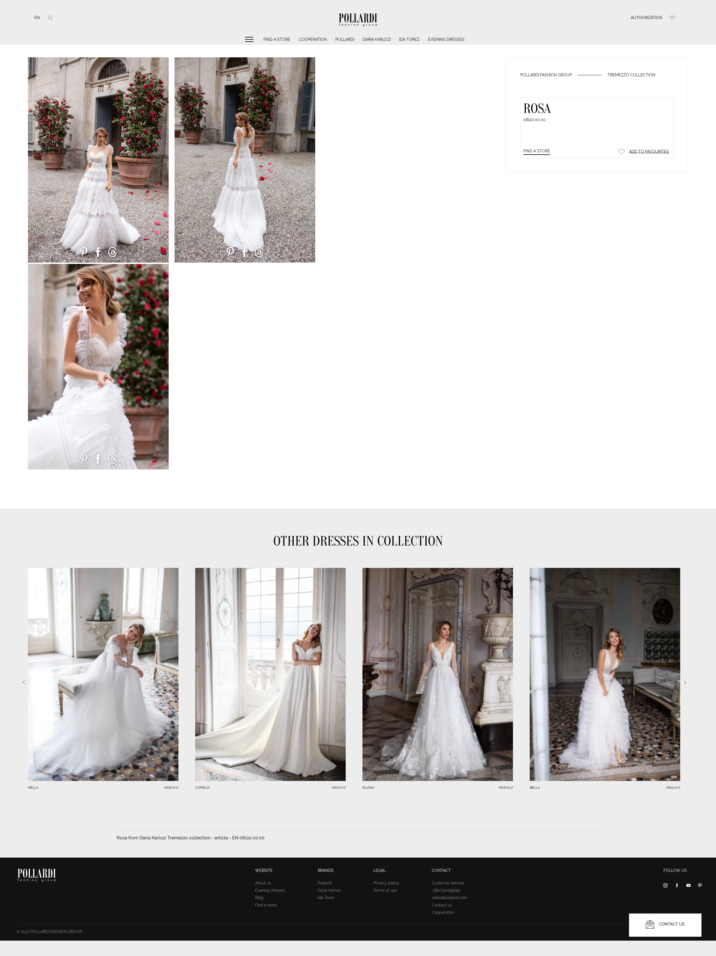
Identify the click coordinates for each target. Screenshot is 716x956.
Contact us (442, 905)
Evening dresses (446, 39)
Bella (535, 788)
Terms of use (385, 890)
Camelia (202, 788)
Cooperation (313, 39)
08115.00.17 (673, 787)
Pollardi (344, 39)
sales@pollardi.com (450, 897)
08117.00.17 (339, 787)
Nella (33, 788)
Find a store (276, 39)
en (37, 17)
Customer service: (448, 883)
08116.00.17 (506, 787)
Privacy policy (386, 883)
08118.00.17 (171, 787)
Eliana (368, 788)
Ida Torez (409, 39)
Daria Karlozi (376, 39)
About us (263, 883)
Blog (259, 897)
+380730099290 (446, 890)
